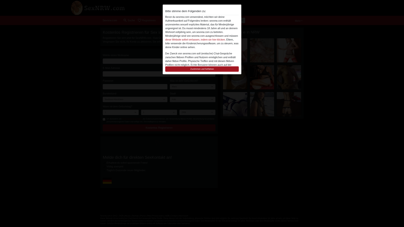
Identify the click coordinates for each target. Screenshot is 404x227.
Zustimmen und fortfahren (202, 69)
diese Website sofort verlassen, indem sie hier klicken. (195, 39)
